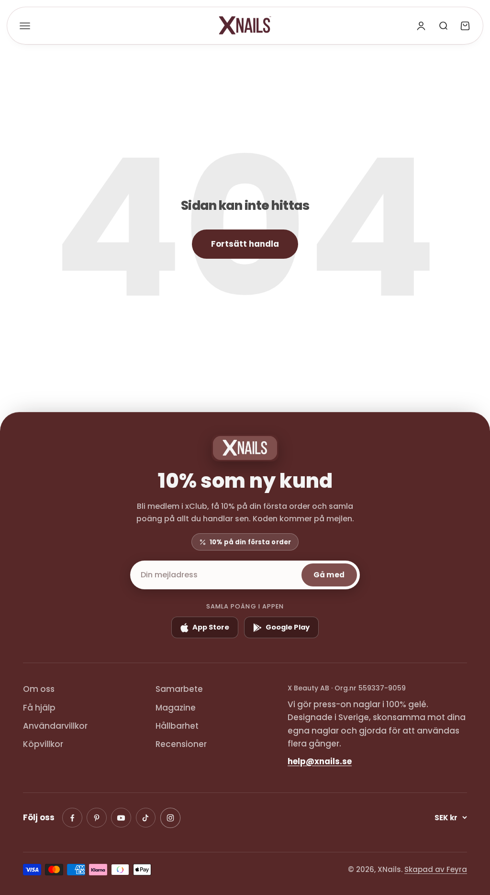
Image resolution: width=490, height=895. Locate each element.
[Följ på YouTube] (121, 818)
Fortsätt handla (245, 244)
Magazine (176, 707)
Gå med (329, 575)
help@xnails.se (320, 761)
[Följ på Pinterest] (97, 818)
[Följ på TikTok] (146, 818)
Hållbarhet (177, 726)
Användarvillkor (55, 726)
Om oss (39, 689)
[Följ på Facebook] (72, 818)
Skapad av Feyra (435, 869)
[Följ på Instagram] (170, 817)
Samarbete (179, 689)
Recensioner (181, 744)
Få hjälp (39, 707)
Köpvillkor (43, 744)
